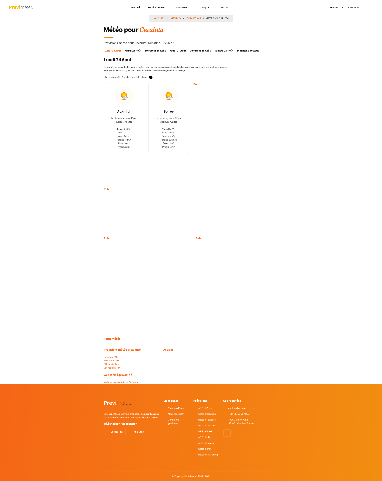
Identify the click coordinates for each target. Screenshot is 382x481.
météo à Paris (205, 407)
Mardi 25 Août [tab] (133, 50)
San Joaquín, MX (112, 367)
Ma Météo (182, 7)
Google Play (117, 431)
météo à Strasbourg (208, 454)
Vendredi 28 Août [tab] (200, 50)
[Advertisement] (213, 134)
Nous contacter (176, 413)
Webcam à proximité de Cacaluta (121, 382)
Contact (224, 7)
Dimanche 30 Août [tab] (248, 50)
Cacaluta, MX (111, 356)
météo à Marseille (207, 425)
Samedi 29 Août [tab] (223, 50)
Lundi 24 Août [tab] (112, 50)
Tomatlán (193, 18)
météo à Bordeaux (207, 413)
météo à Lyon (204, 448)
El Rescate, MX (111, 364)
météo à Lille (204, 437)
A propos (204, 7)
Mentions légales (176, 407)
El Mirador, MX (111, 360)
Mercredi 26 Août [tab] (155, 50)
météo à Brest (205, 431)
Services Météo (157, 7)
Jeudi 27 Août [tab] (178, 50)
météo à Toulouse (207, 419)
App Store (139, 431)
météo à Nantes (206, 442)
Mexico (176, 18)
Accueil (135, 7)
